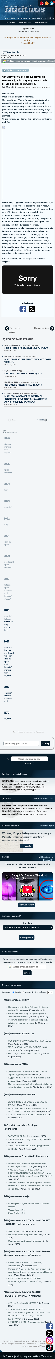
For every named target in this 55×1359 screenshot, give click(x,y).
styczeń (7, 676)
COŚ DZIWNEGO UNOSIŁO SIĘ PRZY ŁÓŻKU (29, 1041)
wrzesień (8, 656)
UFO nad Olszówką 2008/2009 (22, 1303)
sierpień (7, 659)
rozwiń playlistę (26, 937)
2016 (6, 687)
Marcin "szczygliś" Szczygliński (39, 1346)
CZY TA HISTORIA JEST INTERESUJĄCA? (27, 1114)
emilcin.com (48, 798)
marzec (7, 627)
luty (5, 630)
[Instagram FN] (49, 1340)
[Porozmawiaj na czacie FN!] (52, 3)
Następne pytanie (42, 328)
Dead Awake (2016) (16, 1213)
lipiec (6, 661)
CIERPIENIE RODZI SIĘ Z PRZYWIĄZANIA (28, 1139)
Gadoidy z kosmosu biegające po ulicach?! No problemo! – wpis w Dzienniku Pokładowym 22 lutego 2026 (29, 1185)
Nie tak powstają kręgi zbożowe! (23, 1234)
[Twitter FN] (49, 1333)
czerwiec (8, 698)
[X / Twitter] (32, 309)
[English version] (42, 3)
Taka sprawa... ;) (15, 1231)
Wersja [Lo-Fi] (8, 1341)
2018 (6, 610)
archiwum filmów (26, 905)
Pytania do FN (10, 52)
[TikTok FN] (49, 1348)
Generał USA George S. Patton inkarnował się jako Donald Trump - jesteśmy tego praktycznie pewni (30, 1272)
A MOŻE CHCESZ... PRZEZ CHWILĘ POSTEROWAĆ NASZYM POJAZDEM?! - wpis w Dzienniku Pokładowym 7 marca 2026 (29, 1172)
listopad (7, 650)
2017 (6, 641)
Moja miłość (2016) (16, 1210)
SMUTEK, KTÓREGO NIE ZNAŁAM (24, 1053)
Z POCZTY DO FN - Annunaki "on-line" (26, 1322)
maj (6, 624)
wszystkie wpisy (47, 826)
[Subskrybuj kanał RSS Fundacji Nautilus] (47, 3)
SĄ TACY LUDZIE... (17, 1136)
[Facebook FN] (49, 1326)
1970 (6, 712)
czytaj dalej (26, 846)
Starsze (40, 420)
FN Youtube (45, 857)
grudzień (8, 647)
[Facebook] (23, 309)
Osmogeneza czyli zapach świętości (24, 1241)
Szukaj (28, 763)
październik (9, 653)
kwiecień (8, 667)
